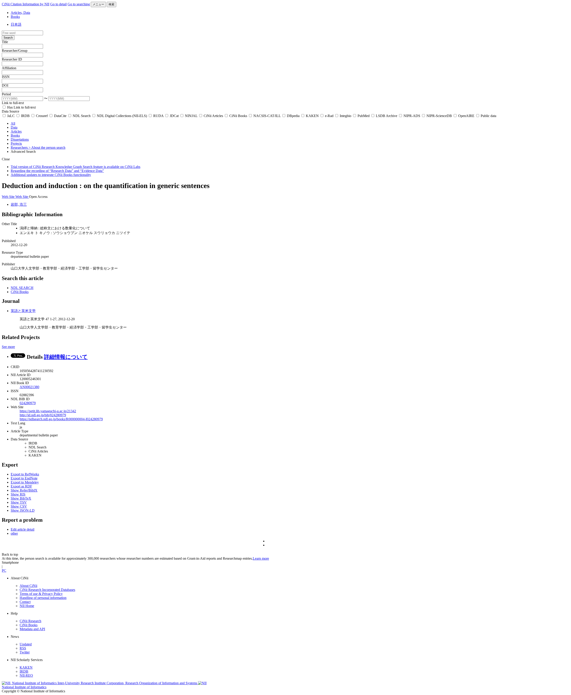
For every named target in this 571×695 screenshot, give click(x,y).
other (14, 533)
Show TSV (19, 502)
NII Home (27, 606)
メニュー (98, 4)
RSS (23, 648)
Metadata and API (32, 629)
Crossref (42, 116)
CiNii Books (238, 116)
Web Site (8, 197)
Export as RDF (21, 486)
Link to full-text (13, 103)
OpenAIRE (466, 116)
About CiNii (28, 586)
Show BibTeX (21, 498)
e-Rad (329, 116)
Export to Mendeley (25, 482)
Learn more (261, 558)
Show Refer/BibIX (24, 490)
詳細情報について (66, 357)
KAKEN (312, 116)
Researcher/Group (14, 50)
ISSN (6, 77)
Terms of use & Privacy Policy (41, 594)
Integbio (345, 116)
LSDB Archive (386, 116)
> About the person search (47, 147)
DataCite (60, 116)
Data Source (10, 111)
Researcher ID (12, 59)
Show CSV (19, 506)
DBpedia (293, 116)
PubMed (363, 116)
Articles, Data (20, 13)
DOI (5, 85)
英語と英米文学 (23, 311)
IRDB (25, 116)
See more (8, 347)
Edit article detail (22, 529)
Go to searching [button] (79, 4)
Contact (25, 602)
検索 (111, 4)
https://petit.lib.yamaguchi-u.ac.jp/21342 (48, 411)
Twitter (25, 652)
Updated (26, 644)
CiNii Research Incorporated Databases (47, 590)
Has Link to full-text (21, 107)
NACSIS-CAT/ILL (266, 116)
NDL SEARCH (22, 288)
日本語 (16, 24)
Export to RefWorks (25, 474)
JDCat (174, 116)
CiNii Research (30, 621)
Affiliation (9, 68)
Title (5, 42)
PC (4, 570)
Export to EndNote (24, 478)
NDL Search (81, 116)
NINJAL (191, 116)
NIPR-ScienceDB (439, 116)
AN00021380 (29, 387)
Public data (488, 116)
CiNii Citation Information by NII (25, 4)
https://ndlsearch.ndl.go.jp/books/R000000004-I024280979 (61, 419)
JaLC (11, 116)
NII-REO (26, 675)
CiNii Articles (213, 116)
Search (8, 37)
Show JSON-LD (23, 510)
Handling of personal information (43, 598)
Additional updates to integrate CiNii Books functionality (51, 175)
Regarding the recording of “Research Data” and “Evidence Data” (57, 171)
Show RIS (18, 494)
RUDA (158, 116)
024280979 (28, 403)
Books (15, 17)
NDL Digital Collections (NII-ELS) (122, 116)
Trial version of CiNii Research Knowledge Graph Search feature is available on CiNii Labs (75, 167)
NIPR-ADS (412, 116)
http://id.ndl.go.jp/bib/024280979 (43, 415)
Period (6, 94)
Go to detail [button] (58, 4)
